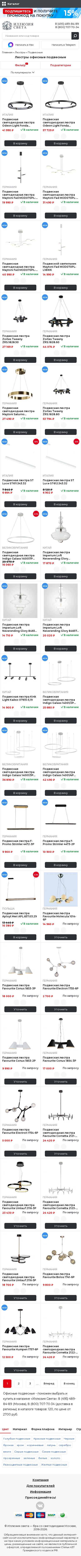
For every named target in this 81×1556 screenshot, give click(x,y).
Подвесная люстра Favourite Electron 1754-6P (20, 1131)
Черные (69, 1438)
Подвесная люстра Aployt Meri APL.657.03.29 (19, 915)
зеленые (29, 1458)
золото (55, 1458)
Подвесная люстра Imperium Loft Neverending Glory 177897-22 (56, 555)
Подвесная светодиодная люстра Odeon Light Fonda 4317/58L (18, 122)
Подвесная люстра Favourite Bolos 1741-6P (59, 1275)
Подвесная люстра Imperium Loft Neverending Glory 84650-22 (20, 627)
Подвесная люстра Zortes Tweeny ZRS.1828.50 (15, 339)
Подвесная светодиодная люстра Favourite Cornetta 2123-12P (59, 1205)
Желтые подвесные (54, 1464)
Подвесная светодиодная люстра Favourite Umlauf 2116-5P (19, 1277)
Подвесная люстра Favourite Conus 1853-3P (19, 987)
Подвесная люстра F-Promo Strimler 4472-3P (18, 842)
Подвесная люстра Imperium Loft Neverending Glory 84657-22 (60, 627)
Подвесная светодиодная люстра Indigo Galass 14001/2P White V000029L (59, 699)
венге (7, 1451)
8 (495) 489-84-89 (67, 23)
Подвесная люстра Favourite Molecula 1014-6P (59, 916)
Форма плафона (42, 1429)
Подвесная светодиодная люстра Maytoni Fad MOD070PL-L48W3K (19, 266)
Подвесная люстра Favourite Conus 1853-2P (19, 1059)
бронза (8, 1445)
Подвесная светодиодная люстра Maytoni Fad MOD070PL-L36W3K (59, 194)
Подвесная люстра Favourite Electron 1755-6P (61, 987)
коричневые (35, 1445)
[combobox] (20, 72)
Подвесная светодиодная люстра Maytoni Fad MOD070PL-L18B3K (19, 194)
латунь (51, 1445)
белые (42, 1458)
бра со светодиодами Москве (54, 1526)
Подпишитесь (18, 11)
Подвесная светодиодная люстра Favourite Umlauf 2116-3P (19, 1205)
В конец (69, 1383)
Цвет (5, 1429)
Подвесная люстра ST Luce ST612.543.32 (58, 482)
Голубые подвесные (16, 1438)
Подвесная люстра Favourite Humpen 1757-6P (20, 1348)
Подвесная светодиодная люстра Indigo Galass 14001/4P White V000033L (59, 772)
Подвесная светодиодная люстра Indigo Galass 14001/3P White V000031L (18, 772)
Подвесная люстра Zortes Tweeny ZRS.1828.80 (56, 411)
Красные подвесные (47, 1438)
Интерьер (65, 1429)
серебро (65, 1445)
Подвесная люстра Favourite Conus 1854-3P (59, 1059)
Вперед (49, 1383)
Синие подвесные (54, 1451)
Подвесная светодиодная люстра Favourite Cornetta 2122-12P (59, 1349)
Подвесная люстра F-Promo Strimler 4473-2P (59, 842)
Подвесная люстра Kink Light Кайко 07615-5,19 (19, 698)
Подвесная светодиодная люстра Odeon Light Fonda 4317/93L (59, 122)
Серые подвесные (26, 1451)
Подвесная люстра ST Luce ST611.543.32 (18, 482)
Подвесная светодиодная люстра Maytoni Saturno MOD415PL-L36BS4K (18, 411)
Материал (20, 1429)
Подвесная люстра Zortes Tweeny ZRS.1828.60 (56, 339)
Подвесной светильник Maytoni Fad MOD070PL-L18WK (59, 266)
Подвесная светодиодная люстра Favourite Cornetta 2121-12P (59, 1132)
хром (20, 1445)
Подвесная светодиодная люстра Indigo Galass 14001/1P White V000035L (18, 555)
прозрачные (11, 1458)
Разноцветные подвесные (20, 1464)
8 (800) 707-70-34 (67, 27)
